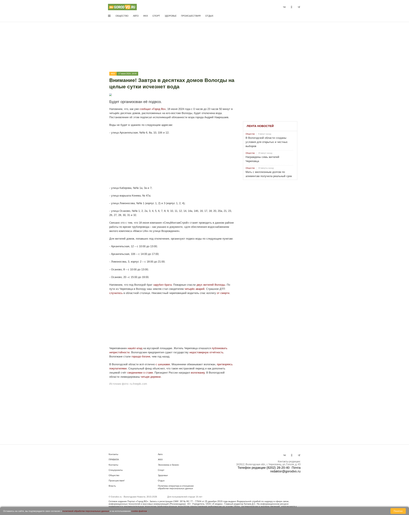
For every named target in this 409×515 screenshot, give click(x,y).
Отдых (209, 16)
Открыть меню (109, 16)
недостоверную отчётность (206, 352)
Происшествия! (191, 16)
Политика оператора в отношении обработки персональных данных (176, 487)
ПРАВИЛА (114, 459)
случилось (116, 293)
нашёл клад (135, 348)
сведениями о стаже (140, 372)
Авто (136, 16)
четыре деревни (151, 376)
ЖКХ (145, 16)
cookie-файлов (139, 511)
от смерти (223, 293)
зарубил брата (162, 284)
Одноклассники (291, 7)
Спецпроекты (116, 470)
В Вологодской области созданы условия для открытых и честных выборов (267, 142)
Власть (112, 486)
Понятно (398, 511)
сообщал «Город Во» (153, 109)
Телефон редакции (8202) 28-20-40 (263, 467)
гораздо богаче (140, 356)
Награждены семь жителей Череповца (262, 159)
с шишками (163, 364)
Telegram (298, 7)
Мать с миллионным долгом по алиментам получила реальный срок (269, 174)
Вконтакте (284, 7)
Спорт (156, 16)
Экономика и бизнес (168, 464)
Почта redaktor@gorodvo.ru (285, 469)
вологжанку (198, 372)
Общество (122, 16)
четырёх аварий (194, 288)
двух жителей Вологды (211, 284)
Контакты (113, 454)
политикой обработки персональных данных (85, 511)
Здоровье (171, 16)
